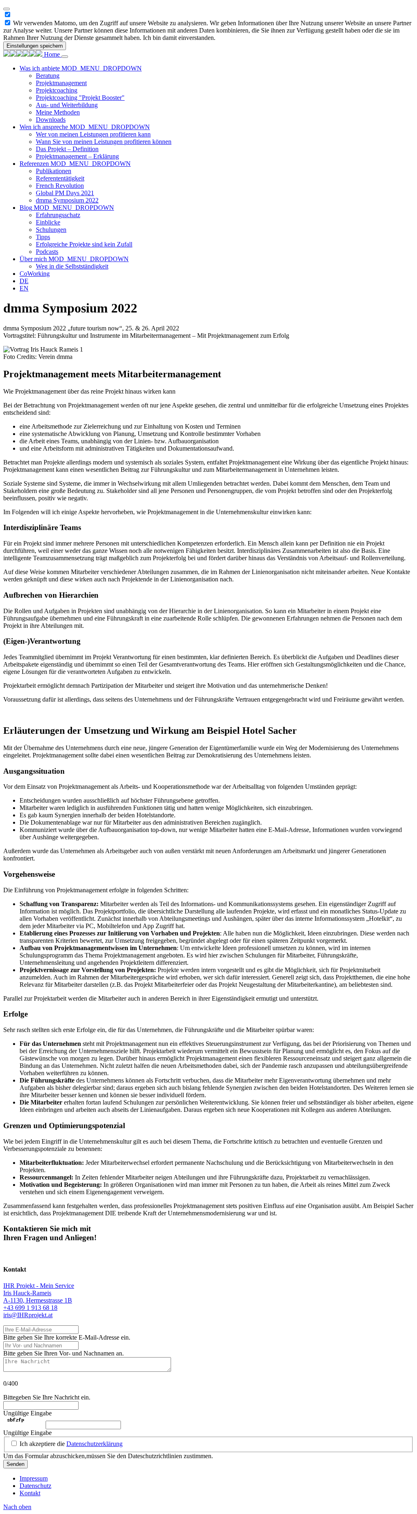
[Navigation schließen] (64, 56)
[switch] (7, 22)
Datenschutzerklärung (94, 1443)
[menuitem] (217, 94)
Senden (15, 1464)
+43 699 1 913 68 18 (30, 1307)
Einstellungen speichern (35, 46)
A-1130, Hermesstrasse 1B (37, 1300)
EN (24, 288)
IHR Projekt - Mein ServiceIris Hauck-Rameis (38, 1289)
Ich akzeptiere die (71, 1443)
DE (24, 280)
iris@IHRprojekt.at (28, 1315)
